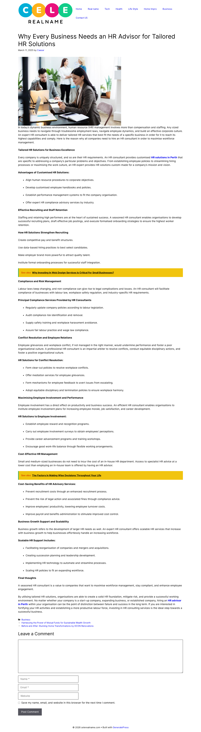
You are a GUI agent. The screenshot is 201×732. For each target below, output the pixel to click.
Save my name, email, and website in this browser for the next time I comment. (68, 702)
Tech (107, 9)
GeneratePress (121, 727)
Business (167, 9)
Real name (93, 9)
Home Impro (150, 9)
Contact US (82, 17)
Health (119, 9)
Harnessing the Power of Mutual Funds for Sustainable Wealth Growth (56, 622)
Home (79, 9)
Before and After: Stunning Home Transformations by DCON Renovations (57, 626)
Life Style (133, 9)
